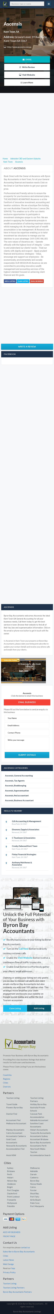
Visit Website (28, 75)
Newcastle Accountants (16, 1145)
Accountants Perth (38, 1145)
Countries (7, 1075)
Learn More (27, 82)
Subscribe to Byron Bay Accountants (19, 1251)
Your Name (12, 718)
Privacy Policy (9, 1272)
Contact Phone (14, 733)
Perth (9, 1174)
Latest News (8, 1260)
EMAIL (28, 59)
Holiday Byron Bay (38, 1104)
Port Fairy (34, 1196)
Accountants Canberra (16, 1136)
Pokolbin (11, 1206)
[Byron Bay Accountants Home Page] (19, 1044)
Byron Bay (34, 1180)
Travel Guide (11, 1104)
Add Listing (39, 1008)
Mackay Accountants (15, 1130)
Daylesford (12, 1193)
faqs (13, 1268)
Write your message (16, 740)
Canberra (34, 1177)
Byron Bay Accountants (40, 1142)
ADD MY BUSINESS (11, 1232)
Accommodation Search (40, 1155)
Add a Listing (10, 281)
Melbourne (35, 1168)
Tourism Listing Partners (14, 1287)
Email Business (37, 281)
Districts (7, 1086)
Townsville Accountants (40, 1133)
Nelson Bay (12, 1180)
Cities (5, 1082)
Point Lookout (13, 1196)
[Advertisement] (27, 129)
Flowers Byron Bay (14, 1107)
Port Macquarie (37, 1206)
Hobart (10, 1177)
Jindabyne (11, 1184)
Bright (10, 1187)
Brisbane (11, 1171)
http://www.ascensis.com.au (19, 47)
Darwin (33, 1174)
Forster (33, 1190)
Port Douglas (13, 1190)
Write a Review (27, 346)
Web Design (8, 1264)
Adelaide (34, 1171)
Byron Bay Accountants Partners (17, 1292)
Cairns (33, 1187)
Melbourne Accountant (16, 1123)
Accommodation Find (15, 1149)
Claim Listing (23, 281)
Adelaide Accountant (39, 1120)
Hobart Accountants (39, 1130)
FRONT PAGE (9, 1236)
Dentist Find (11, 1114)
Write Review (28, 67)
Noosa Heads (36, 1184)
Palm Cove (34, 1203)
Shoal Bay (34, 1193)
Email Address (13, 725)
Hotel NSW (11, 1155)
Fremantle (11, 1200)
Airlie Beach (35, 1200)
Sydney (10, 1168)
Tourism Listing (13, 1098)
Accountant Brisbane (39, 1139)
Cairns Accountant (14, 1133)
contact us (25, 1247)
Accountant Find (13, 1120)
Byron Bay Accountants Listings (27, 1311)
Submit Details (27, 755)
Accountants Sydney (39, 1136)
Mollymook (12, 1203)
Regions (6, 1079)
